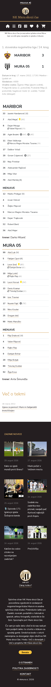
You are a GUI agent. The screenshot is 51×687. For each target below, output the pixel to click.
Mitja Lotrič (13, 273)
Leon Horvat (13, 282)
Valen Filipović (14, 341)
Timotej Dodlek (15, 366)
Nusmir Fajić (13, 303)
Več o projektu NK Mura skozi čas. (25, 643)
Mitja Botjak (13, 359)
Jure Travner (13, 297)
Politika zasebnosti (25, 668)
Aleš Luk (11, 252)
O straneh (25, 662)
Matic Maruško (14, 321)
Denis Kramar (14, 288)
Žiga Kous (12, 372)
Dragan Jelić (13, 315)
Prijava (24, 2)
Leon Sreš (12, 264)
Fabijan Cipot (14, 258)
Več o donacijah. (36, 639)
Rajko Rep (12, 347)
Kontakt (25, 674)
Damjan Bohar (14, 353)
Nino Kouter (13, 309)
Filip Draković (14, 335)
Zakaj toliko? (25, 585)
